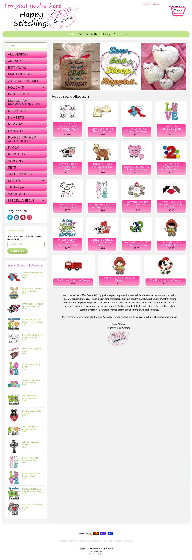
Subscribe (17, 250)
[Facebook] (16, 217)
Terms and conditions (90, 541)
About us (120, 34)
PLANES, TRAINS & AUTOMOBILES (22, 139)
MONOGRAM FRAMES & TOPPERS (24, 102)
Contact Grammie (68, 541)
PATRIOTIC (16, 131)
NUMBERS (16, 117)
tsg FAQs (108, 541)
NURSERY (15, 124)
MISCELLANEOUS (21, 200)
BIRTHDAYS (17, 67)
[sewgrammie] (47, 15)
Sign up (156, 4)
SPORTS (14, 181)
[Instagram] (29, 217)
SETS (12, 167)
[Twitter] (10, 217)
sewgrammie (95, 549)
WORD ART (17, 194)
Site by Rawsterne (96, 551)
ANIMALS (15, 61)
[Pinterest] (23, 217)
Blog (106, 34)
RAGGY (13, 147)
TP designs (16, 187)
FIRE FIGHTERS (20, 74)
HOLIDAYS (16, 87)
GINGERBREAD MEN (23, 81)
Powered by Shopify (96, 554)
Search (118, 541)
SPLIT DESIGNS (20, 174)
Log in (146, 4)
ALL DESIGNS (89, 34)
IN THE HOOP (18, 94)
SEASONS (15, 161)
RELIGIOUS (16, 154)
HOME (70, 34)
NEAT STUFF (17, 111)
